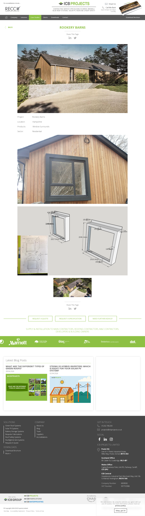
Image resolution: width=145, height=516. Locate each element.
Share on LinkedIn (70, 38)
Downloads (55, 17)
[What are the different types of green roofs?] (26, 400)
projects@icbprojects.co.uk (111, 429)
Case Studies (35, 17)
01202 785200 (106, 426)
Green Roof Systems (13, 426)
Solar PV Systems (11, 428)
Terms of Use (40, 511)
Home (6, 17)
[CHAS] (91, 499)
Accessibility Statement (17, 511)
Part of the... (10, 497)
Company (14, 17)
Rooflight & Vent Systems (14, 440)
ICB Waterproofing (36, 501)
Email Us (112, 4)
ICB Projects (36, 496)
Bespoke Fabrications (13, 434)
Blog (38, 428)
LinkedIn (105, 439)
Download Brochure (133, 17)
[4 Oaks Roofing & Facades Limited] (26, 341)
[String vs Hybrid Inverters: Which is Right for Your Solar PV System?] (70, 402)
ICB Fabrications (36, 498)
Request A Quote (40, 318)
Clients (45, 17)
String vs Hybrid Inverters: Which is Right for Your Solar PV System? (70, 368)
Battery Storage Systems (14, 431)
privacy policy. (120, 506)
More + (8, 453)
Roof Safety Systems (13, 437)
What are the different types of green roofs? (25, 367)
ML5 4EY (123, 460)
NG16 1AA (123, 478)
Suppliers (40, 434)
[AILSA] (72, 341)
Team (39, 431)
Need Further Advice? (103, 318)
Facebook (99, 439)
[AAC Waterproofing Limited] (49, 341)
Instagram (111, 439)
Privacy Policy (30, 511)
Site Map (6, 511)
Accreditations (42, 437)
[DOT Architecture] (118, 341)
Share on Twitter (75, 38)
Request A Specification (70, 318)
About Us (40, 426)
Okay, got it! (120, 511)
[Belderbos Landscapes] (95, 341)
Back (10, 27)
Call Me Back (111, 7)
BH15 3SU (125, 454)
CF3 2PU (104, 469)
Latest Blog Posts (16, 360)
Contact (65, 17)
